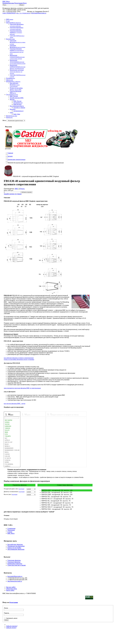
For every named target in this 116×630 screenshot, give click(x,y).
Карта (9, 117)
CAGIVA (7, 454)
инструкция (21, 488)
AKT (6, 438)
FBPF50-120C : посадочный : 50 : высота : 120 (56, 490)
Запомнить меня (11, 618)
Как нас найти (10, 587)
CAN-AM (7, 456)
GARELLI (7, 466)
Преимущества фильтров (16, 546)
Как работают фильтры (15, 84)
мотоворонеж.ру (18, 111)
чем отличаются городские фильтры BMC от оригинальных (22, 388)
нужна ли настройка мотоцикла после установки (19, 359)
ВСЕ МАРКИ (8, 420)
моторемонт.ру (18, 102)
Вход (25, 3)
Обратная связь (11, 588)
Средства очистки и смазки (16, 565)
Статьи (9, 532)
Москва (12, 99)
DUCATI (7, 430)
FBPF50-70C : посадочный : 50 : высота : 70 (56, 496)
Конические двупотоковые (17, 61)
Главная (10, 153)
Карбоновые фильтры (14, 563)
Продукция (13, 22)
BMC (9, 19)
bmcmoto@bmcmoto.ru (38, 13)
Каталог (10, 39)
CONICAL (8, 460)
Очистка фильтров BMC (15, 92)
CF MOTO (8, 458)
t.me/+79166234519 (9, 13)
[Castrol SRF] (41, 147)
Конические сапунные (17, 71)
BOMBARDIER (9, 448)
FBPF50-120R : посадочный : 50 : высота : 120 (56, 494)
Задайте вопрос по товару (13, 194)
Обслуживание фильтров (15, 549)
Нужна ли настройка (14, 548)
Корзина (8, 3)
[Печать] (21, 188)
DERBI (7, 462)
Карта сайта (10, 590)
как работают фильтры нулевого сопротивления (19, 358)
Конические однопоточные (17, 56)
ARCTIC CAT (8, 442)
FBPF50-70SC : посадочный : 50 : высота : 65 (56, 509)
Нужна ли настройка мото (16, 88)
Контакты (11, 116)
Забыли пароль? (11, 626)
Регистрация (18, 3)
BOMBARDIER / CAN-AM (12, 450)
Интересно (13, 81)
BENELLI (7, 446)
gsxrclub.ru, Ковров (19, 107)
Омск (11, 112)
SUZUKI (7, 424)
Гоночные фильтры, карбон (16, 32)
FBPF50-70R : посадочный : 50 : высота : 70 (56, 505)
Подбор (10, 78)
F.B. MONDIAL (9, 464)
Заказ (9, 80)
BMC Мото (6, 1)
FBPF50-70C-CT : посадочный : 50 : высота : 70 (57, 498)
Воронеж (12, 109)
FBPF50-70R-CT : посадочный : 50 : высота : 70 (57, 507)
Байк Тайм (16, 114)
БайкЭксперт (17, 104)
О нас (8, 21)
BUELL (7, 452)
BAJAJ (7, 444)
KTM (6, 434)
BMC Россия (14, 96)
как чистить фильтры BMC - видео (14, 403)
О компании (11, 528)
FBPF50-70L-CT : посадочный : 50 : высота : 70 (57, 503)
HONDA (7, 422)
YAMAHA (7, 428)
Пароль (6, 613)
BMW (6, 432)
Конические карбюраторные (17, 66)
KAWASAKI (8, 426)
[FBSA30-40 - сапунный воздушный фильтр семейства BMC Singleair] (8, 176)
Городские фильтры (17, 25)
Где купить (12, 94)
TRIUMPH (8, 436)
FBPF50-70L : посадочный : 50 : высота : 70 (55, 501)
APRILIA (7, 440)
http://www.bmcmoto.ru (14, 581)
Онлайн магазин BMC (17, 98)
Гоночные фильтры (16, 28)
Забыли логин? (11, 627)
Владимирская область (17, 106)
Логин (6, 608)
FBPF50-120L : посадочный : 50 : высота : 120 (56, 492)
